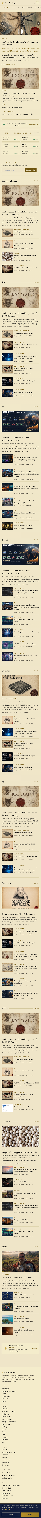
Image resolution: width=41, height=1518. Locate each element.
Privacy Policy (8, 1509)
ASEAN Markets (7, 1419)
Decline (11, 1514)
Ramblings (5, 1439)
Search (4, 1394)
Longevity (5, 1437)
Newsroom (5, 1465)
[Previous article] (2, 23)
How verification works (9, 1452)
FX (19, 7)
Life (3, 1442)
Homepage (5, 1388)
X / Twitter (7, 1472)
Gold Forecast (6, 1416)
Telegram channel (9, 1475)
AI (35, 7)
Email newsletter (7, 1478)
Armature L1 (5, 1498)
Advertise (5, 1455)
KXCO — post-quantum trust (11, 1485)
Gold (23, 7)
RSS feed (5, 1399)
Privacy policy (6, 1460)
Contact (4, 1457)
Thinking (4, 1427)
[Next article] (38, 23)
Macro (4, 1432)
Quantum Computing (8, 1411)
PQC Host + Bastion (8, 1496)
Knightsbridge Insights (9, 1391)
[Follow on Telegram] (37, 2)
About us (4, 1449)
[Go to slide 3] (22, 31)
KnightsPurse (6, 1493)
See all (36, 181)
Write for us (5, 1462)
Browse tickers (6, 1396)
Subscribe (31, 170)
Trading (5, 7)
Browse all (36, 133)
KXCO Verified (6, 1488)
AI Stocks (5, 1409)
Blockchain (5, 1414)
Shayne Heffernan (7, 60)
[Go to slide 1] (19, 31)
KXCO (3, 1434)
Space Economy (7, 1424)
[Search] (33, 3)
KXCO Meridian (6, 1490)
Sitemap (4, 1401)
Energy (29, 7)
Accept (30, 1514)
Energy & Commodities (9, 1421)
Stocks (13, 7)
